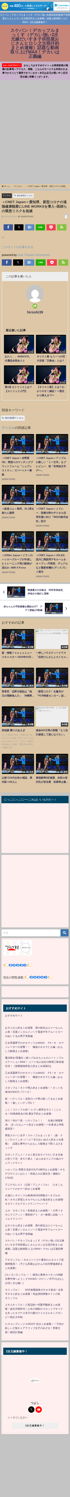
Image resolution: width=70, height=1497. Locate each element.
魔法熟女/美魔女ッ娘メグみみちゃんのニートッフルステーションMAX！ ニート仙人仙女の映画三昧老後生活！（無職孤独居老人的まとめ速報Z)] (34, 1061)
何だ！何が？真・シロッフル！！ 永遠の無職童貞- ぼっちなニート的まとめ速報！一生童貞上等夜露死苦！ (34, 1124)
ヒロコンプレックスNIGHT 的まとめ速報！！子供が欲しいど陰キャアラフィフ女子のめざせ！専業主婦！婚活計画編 (34, 1328)
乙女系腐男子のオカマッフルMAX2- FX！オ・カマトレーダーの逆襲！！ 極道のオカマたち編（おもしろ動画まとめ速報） (34, 1047)
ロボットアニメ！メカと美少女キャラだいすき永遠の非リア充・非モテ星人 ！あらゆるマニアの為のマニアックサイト (34, 1158)
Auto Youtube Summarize (33, 254)
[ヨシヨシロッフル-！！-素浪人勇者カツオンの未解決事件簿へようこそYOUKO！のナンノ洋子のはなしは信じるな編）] (34, 1278)
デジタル (7, 195)
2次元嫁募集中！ (35, 1425)
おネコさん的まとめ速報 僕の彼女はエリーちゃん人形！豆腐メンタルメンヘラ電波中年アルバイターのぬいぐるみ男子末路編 (34, 1031)
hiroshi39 (35, 312)
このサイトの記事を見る (17, 247)
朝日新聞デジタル (25, 195)
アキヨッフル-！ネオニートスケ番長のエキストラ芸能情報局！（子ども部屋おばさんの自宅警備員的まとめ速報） (34, 1263)
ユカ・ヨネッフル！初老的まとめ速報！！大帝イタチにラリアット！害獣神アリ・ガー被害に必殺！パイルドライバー (34, 1214)
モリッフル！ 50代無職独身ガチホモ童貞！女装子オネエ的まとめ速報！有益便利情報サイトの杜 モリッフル (34, 1294)
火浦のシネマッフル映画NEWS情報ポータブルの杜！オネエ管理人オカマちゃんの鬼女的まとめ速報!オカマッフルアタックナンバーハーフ (34, 1199)
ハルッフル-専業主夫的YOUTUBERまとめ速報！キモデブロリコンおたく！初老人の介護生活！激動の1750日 (35, 1173)
